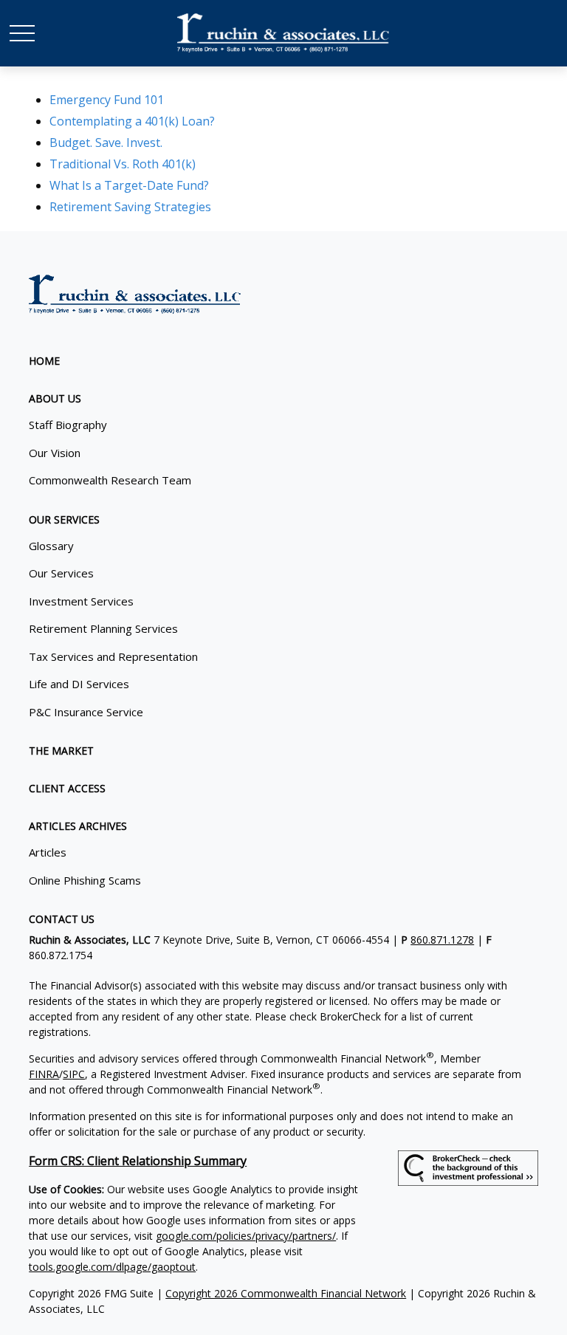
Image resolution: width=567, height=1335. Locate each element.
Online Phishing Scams (85, 880)
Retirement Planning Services (103, 628)
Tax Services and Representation (113, 656)
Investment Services (81, 601)
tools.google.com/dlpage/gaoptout (112, 1267)
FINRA (44, 1074)
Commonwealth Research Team (110, 480)
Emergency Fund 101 (106, 100)
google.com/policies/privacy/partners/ (246, 1236)
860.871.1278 (442, 940)
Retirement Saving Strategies (130, 207)
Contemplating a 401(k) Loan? (132, 121)
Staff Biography (68, 424)
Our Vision (54, 452)
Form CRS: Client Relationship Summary (138, 1161)
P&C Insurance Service (86, 711)
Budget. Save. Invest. (105, 142)
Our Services (61, 573)
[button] (44, 361)
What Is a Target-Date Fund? (129, 185)
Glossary (51, 545)
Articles (47, 852)
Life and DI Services (79, 683)
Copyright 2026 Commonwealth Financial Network (285, 1293)
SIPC (74, 1074)
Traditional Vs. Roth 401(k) (122, 164)
